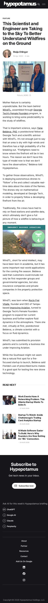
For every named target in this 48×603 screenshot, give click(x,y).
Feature (6, 18)
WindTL (7, 110)
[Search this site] (39, 4)
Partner (24, 546)
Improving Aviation (20, 307)
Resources (24, 551)
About (24, 541)
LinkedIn (24, 567)
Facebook (24, 574)
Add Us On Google (24, 561)
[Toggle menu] (44, 4)
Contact (24, 556)
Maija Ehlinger (20, 52)
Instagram (24, 580)
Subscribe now (26, 485)
